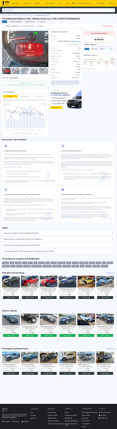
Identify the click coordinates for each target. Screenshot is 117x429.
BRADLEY (5, 266)
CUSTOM (27, 266)
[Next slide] (45, 47)
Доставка (26, 3)
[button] (8, 10)
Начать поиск (55, 107)
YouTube (26, 421)
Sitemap (84, 426)
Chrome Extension (106, 412)
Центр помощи (86, 415)
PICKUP (41, 262)
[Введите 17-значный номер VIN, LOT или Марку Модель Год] (112, 10)
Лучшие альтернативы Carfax (71, 424)
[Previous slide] (4, 47)
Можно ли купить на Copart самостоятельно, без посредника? (23, 239)
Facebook (17, 421)
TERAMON (96, 266)
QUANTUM (66, 266)
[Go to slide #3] (25, 71)
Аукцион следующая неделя (56, 423)
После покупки (86, 421)
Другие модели (25, 96)
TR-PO (98, 262)
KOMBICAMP (47, 266)
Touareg (75, 262)
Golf (12, 262)
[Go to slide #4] (34, 71)
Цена (10, 96)
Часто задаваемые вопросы (90, 412)
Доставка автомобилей (71, 421)
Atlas (13, 266)
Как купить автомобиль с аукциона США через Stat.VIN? (21, 233)
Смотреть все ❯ (110, 273)
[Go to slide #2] (15, 71)
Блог (60, 3)
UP (104, 262)
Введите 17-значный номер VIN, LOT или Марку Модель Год (30, 10)
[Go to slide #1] (6, 71)
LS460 (110, 262)
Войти (111, 3)
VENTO (19, 266)
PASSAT (53, 262)
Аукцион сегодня (52, 415)
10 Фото (44, 65)
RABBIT (18, 262)
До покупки (85, 418)
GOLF (92, 262)
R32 (82, 266)
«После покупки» (70, 216)
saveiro (88, 266)
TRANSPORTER (36, 266)
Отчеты (67, 412)
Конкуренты (40, 96)
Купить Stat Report (73, 44)
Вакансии (33, 418)
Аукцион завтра (52, 418)
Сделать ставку (11, 297)
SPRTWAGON (84, 262)
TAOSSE (5, 262)
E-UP (24, 262)
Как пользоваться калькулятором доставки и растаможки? (22, 245)
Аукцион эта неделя (53, 421)
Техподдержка (86, 423)
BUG (68, 262)
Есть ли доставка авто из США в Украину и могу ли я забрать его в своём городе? (29, 251)
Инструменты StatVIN (71, 415)
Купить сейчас (52, 412)
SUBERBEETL (57, 266)
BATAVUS (104, 266)
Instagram (7, 421)
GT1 (30, 262)
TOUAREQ (61, 262)
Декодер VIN (68, 418)
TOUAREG (75, 266)
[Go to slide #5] (43, 71)
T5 (35, 262)
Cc (47, 262)
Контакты (33, 415)
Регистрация (101, 3)
